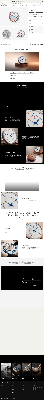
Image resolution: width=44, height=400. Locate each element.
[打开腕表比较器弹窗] (40, 3)
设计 (32, 44)
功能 (34, 44)
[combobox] (37, 5)
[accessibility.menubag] (42, 3)
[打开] (33, 5)
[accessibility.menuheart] (37, 3)
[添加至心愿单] (1, 25)
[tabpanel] (22, 78)
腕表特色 (30, 20)
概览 (30, 44)
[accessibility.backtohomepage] (4, 5)
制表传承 (38, 44)
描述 (29, 18)
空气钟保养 (30, 23)
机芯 (35, 44)
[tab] (13, 72)
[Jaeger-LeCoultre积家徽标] (2, 382)
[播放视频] (19, 267)
